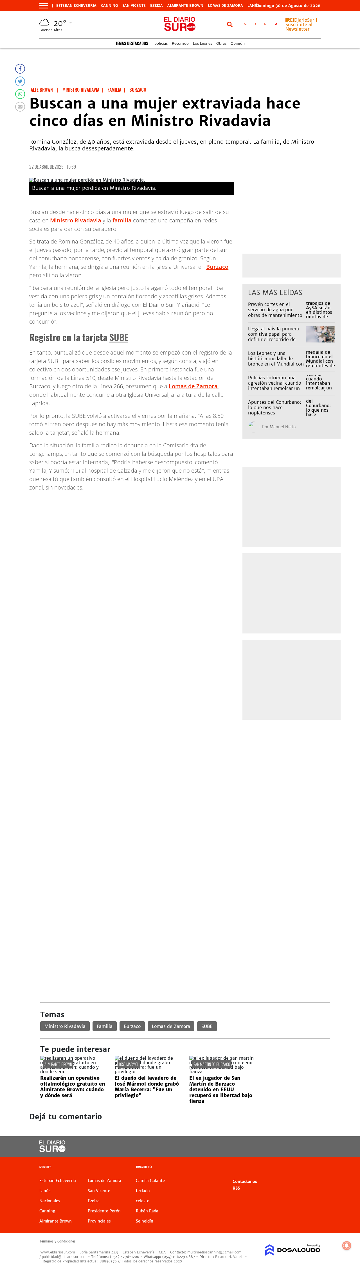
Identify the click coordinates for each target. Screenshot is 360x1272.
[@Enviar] (20, 107)
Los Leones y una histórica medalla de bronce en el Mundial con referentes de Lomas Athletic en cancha (276, 364)
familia (122, 220)
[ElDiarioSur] (52, 1150)
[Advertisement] (185, 765)
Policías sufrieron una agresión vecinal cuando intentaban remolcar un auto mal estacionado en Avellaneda (275, 388)
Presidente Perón (104, 1211)
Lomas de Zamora (225, 5)
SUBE (118, 337)
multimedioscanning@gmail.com (214, 1252)
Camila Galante (150, 1180)
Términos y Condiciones (57, 1241)
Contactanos (245, 1181)
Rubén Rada (147, 1211)
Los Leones (202, 43)
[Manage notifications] (346, 1245)
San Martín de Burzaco (212, 1064)
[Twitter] (20, 81)
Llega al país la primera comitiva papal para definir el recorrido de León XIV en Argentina (273, 337)
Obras (221, 43)
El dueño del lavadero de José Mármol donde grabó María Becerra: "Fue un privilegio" (147, 1086)
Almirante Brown (185, 5)
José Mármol (129, 1064)
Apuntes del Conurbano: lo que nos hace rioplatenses (274, 407)
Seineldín (144, 1221)
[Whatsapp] (20, 94)
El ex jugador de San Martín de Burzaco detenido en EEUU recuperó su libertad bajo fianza (220, 1089)
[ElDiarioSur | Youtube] (289, 1146)
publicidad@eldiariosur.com (64, 1257)
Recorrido (180, 43)
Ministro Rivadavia (75, 220)
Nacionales (49, 1200)
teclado (143, 1190)
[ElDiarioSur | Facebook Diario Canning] (255, 25)
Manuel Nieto (283, 426)
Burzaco (217, 266)
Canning (109, 5)
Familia (104, 1026)
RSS (236, 1188)
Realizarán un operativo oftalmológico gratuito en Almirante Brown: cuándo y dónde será (72, 1086)
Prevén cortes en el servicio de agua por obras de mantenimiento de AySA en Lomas (275, 312)
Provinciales (99, 1221)
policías (161, 43)
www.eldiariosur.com (57, 1252)
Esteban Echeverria (76, 5)
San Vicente (134, 5)
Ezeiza (156, 5)
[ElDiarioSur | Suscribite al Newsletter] (303, 29)
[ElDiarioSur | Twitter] (276, 25)
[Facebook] (20, 69)
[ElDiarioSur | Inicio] (314, 1167)
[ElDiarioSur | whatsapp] (245, 25)
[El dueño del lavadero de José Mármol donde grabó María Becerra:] (148, 1071)
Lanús (45, 1190)
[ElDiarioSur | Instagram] (265, 25)
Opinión (238, 43)
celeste (142, 1200)
